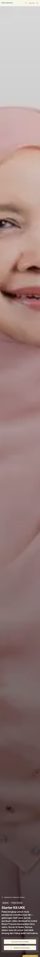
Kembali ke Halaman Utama (14, 897)
